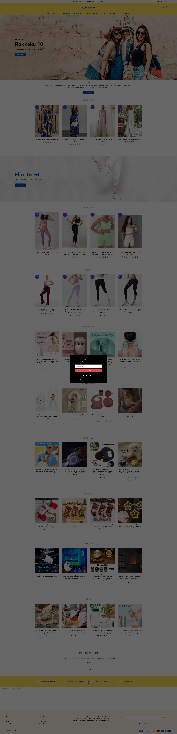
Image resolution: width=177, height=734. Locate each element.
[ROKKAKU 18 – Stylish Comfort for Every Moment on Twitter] (87, 375)
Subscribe (88, 371)
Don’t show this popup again (89, 379)
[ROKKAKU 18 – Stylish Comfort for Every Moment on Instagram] (93, 375)
